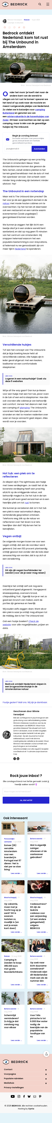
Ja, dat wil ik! (26, 800)
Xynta (31, 1108)
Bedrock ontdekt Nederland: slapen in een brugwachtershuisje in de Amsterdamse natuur (25, 687)
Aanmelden (39, 148)
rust (27, 502)
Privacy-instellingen (14, 1087)
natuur (6, 203)
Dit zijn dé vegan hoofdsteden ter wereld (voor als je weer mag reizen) (25, 571)
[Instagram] (14, 758)
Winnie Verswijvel (14, 20)
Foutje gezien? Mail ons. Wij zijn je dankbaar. (25, 702)
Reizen (27, 20)
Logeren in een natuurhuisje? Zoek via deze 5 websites (25, 380)
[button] (44, 1070)
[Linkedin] (18, 758)
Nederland (20, 248)
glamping (25, 407)
